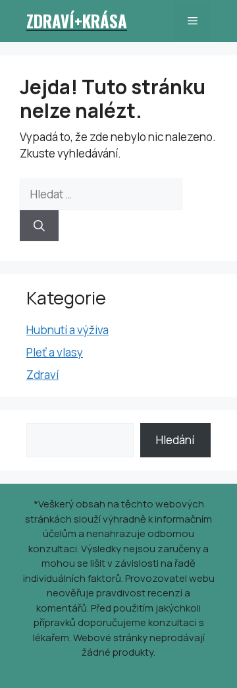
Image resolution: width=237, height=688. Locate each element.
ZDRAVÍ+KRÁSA (76, 21)
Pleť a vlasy (54, 352)
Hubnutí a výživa (67, 329)
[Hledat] (39, 226)
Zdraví (42, 374)
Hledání (175, 439)
